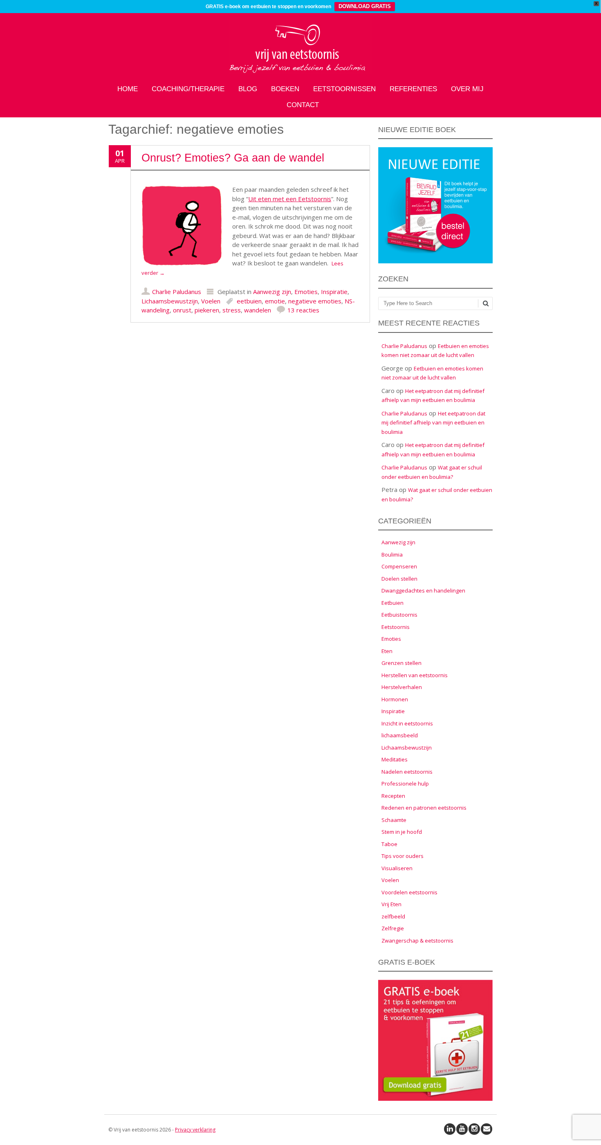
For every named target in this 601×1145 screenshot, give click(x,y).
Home (127, 89)
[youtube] (462, 1129)
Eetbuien (392, 602)
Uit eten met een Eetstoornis (289, 199)
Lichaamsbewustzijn (169, 301)
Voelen (210, 301)
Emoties (306, 291)
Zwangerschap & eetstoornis (417, 940)
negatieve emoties (314, 301)
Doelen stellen (399, 578)
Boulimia (392, 554)
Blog (247, 89)
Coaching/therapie (188, 89)
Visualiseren (397, 868)
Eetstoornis (395, 627)
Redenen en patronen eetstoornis (423, 807)
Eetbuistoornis (399, 614)
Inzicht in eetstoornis (407, 723)
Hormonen (394, 699)
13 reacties (303, 310)
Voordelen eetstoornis (409, 892)
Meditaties (394, 759)
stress (231, 310)
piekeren (207, 310)
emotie (275, 301)
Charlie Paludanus (176, 291)
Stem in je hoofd (401, 831)
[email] (486, 1129)
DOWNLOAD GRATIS (365, 6)
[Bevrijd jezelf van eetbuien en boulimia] (300, 72)
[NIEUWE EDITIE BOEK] (435, 261)
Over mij (467, 89)
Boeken (285, 89)
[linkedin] (450, 1129)
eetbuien (249, 301)
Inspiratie (334, 291)
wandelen (257, 310)
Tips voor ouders (402, 856)
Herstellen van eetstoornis (414, 675)
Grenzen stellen (401, 663)
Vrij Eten (391, 904)
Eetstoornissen (344, 89)
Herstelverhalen (401, 687)
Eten (386, 651)
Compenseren (399, 566)
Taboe (389, 844)
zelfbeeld (393, 916)
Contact (303, 105)
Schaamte (393, 820)
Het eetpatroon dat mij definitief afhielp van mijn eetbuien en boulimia (433, 423)
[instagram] (474, 1129)
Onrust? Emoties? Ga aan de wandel (232, 158)
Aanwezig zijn (272, 291)
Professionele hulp (405, 783)
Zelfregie (392, 928)
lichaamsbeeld (399, 735)
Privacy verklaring (195, 1129)
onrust (182, 310)
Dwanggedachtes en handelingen (423, 590)
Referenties (413, 89)
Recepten (393, 795)
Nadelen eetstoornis (407, 771)
